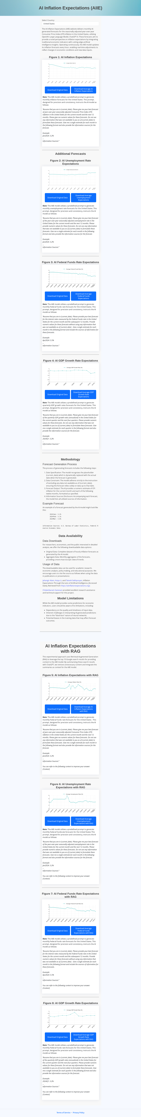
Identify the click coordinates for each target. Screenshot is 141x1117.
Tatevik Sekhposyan (74, 580)
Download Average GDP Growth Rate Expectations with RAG (83, 1036)
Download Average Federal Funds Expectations (83, 296)
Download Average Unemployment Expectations (83, 197)
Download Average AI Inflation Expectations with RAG (83, 709)
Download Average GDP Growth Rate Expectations (83, 394)
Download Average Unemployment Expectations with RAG (83, 821)
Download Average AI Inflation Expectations (83, 90)
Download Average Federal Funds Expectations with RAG (83, 930)
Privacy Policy (78, 1112)
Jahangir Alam (48, 580)
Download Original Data (57, 90)
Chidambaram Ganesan (52, 590)
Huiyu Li (58, 580)
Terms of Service (63, 1112)
